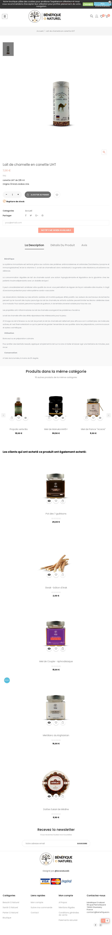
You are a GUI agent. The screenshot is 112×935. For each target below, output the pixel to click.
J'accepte (88, 4)
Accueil (28, 210)
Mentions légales (67, 907)
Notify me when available (56, 230)
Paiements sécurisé (68, 920)
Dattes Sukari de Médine (56, 809)
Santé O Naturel (10, 907)
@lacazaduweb (62, 871)
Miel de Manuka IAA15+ (56, 429)
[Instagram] (101, 925)
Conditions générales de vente (69, 913)
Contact (35, 912)
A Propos (63, 902)
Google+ (36, 215)
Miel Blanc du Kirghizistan (56, 735)
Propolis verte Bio (19, 429)
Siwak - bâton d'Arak (56, 587)
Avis (84, 245)
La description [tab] (34, 245)
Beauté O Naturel (11, 902)
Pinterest (42, 215)
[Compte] (96, 16)
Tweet (31, 215)
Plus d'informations (102, 4)
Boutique (7, 917)
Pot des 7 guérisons (56, 514)
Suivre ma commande (41, 907)
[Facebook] (95, 925)
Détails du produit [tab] (63, 245)
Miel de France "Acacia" (93, 429)
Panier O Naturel (10, 912)
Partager (25, 215)
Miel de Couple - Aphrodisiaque (56, 661)
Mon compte (37, 902)
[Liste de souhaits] (57, 194)
